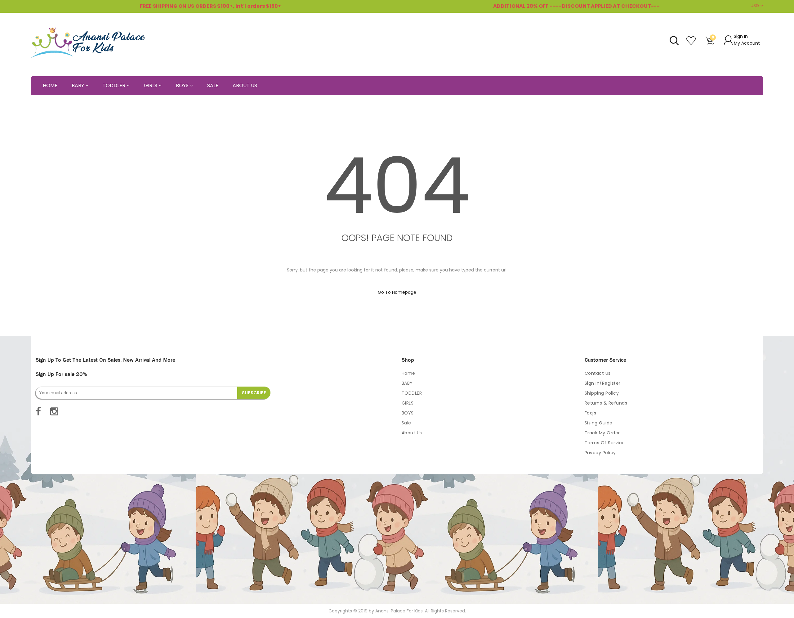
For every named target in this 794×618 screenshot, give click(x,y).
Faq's (590, 413)
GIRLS (408, 403)
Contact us (598, 373)
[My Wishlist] (691, 43)
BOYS (408, 413)
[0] (709, 43)
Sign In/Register (603, 383)
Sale (406, 423)
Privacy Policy (600, 452)
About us (412, 433)
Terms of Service (605, 443)
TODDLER (412, 393)
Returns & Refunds (606, 403)
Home (408, 373)
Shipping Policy (602, 393)
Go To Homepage (397, 292)
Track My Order (602, 433)
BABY (407, 383)
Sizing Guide (599, 423)
